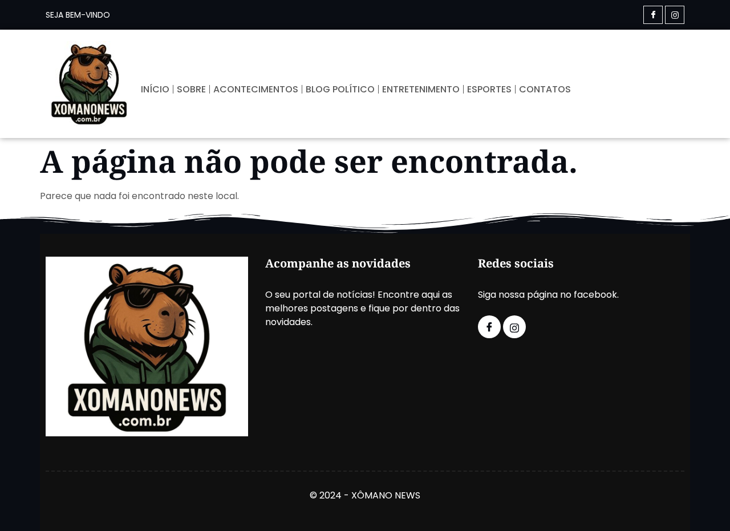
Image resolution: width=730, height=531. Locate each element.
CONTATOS (545, 89)
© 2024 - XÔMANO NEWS (365, 495)
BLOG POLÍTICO (340, 89)
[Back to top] (704, 505)
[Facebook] (653, 15)
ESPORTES (489, 89)
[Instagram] (674, 15)
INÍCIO (155, 89)
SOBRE (191, 89)
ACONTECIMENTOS (255, 89)
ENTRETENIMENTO (421, 89)
